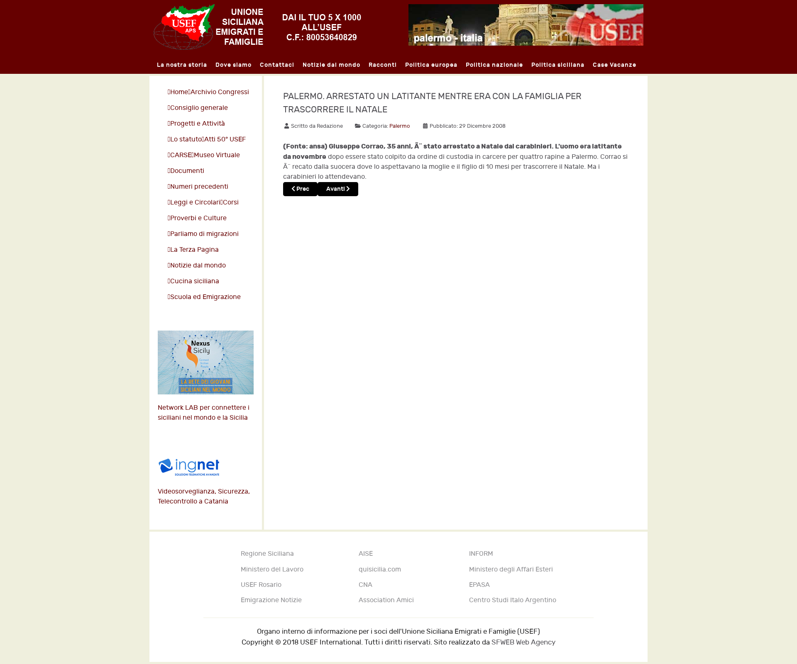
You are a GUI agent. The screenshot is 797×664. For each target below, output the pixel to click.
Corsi (231, 203)
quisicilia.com (380, 570)
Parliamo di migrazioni (204, 234)
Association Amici (386, 600)
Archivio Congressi (220, 92)
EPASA (479, 585)
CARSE (180, 155)
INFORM (481, 554)
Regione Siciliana (267, 554)
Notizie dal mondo (198, 266)
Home (179, 92)
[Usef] (257, 27)
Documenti (187, 171)
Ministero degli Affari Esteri (511, 570)
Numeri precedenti (199, 187)
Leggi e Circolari (195, 203)
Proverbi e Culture (198, 218)
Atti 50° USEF (225, 140)
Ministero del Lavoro (272, 570)
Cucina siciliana (194, 281)
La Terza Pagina (194, 250)
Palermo (399, 126)
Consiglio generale (199, 108)
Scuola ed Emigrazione (205, 297)
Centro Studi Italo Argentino (512, 600)
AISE (366, 554)
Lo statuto (186, 140)
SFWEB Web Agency (523, 642)
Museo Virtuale (217, 155)
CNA (365, 585)
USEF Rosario (261, 585)
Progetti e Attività (197, 124)
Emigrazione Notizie (271, 600)
